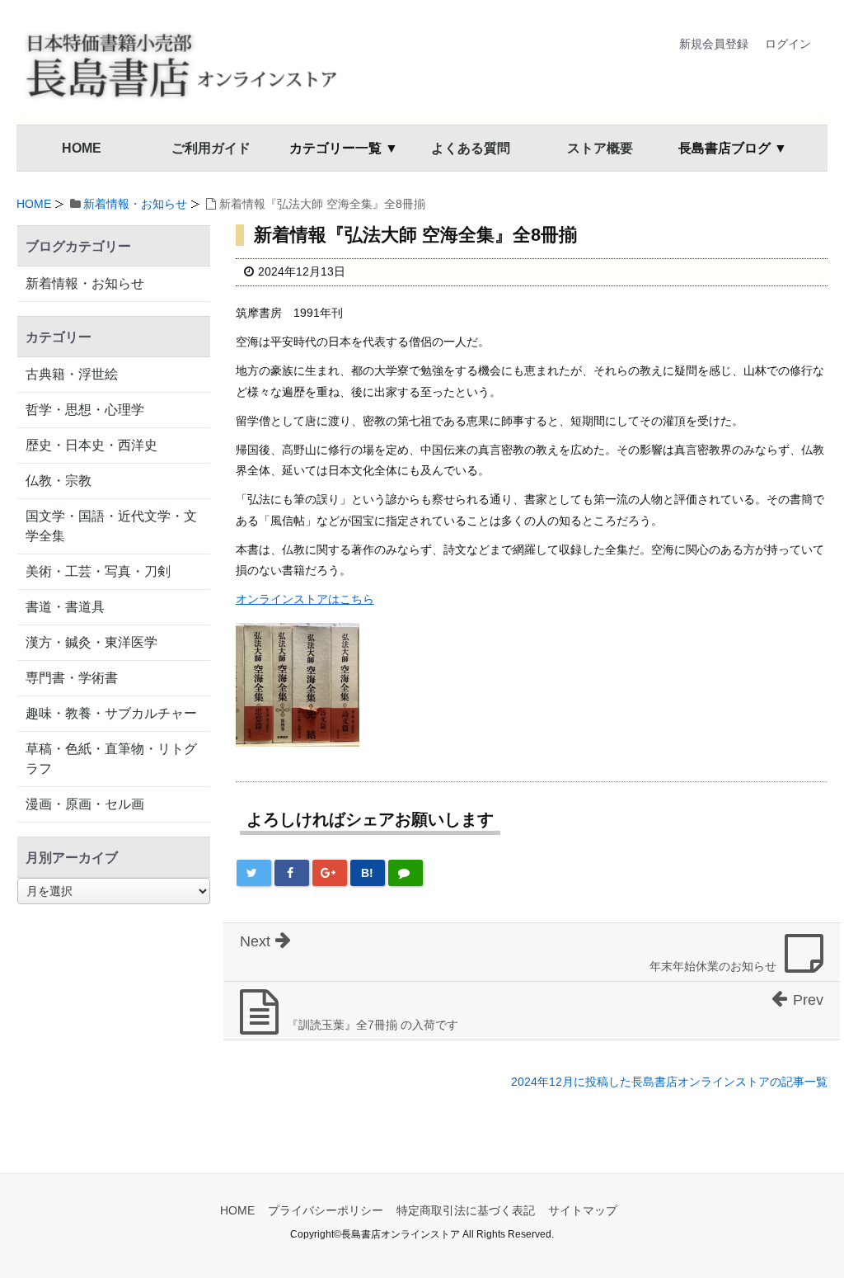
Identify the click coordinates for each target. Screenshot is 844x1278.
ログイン (788, 43)
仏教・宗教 (58, 481)
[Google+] (329, 873)
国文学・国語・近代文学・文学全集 (111, 526)
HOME (81, 148)
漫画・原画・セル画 (85, 804)
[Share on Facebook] (291, 873)
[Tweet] (254, 873)
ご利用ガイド (211, 148)
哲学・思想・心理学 (85, 410)
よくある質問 (470, 148)
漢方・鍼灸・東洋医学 (91, 642)
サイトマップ (582, 1210)
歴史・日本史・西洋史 (91, 445)
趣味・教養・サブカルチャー (111, 713)
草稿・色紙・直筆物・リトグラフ (111, 759)
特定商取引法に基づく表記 (465, 1210)
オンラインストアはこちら (305, 599)
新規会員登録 (713, 43)
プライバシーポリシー (325, 1210)
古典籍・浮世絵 (72, 374)
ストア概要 (600, 148)
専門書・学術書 (72, 678)
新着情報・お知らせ (135, 203)
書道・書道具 (65, 607)
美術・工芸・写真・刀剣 (98, 571)
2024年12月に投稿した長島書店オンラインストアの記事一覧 (669, 1081)
